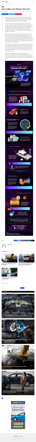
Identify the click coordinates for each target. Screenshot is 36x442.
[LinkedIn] (2, 24)
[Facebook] (2, 20)
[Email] (2, 29)
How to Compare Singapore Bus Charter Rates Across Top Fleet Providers (26, 264)
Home (2, 4)
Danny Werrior (6, 11)
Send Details (16, 436)
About (21, 436)
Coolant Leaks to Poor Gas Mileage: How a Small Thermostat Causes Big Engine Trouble (16, 340)
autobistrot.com (23, 438)
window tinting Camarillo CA (12, 54)
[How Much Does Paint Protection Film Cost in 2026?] (9, 258)
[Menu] (2, 1)
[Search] (33, 1)
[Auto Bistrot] (6, 1)
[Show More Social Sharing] (23, 14)
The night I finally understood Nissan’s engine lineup (14, 315)
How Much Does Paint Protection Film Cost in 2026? (8, 264)
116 (9, 398)
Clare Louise (4, 342)
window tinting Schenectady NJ (13, 48)
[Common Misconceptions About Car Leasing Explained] (9, 272)
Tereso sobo (4, 393)
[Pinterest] (2, 27)
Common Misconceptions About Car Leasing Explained (8, 278)
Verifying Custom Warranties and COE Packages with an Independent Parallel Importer (15, 391)
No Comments (25, 11)
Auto (3, 6)
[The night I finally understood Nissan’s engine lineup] (18, 306)
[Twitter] (2, 22)
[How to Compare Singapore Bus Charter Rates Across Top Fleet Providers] (26, 258)
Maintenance (4, 294)
